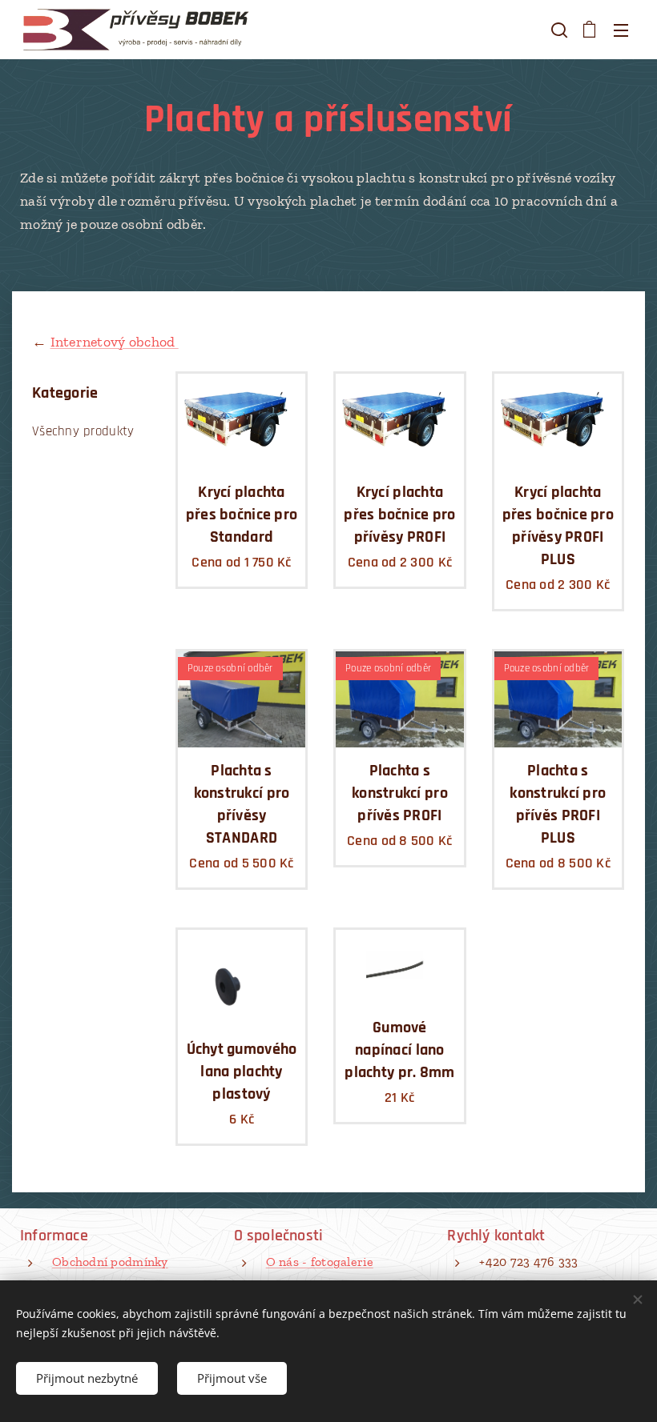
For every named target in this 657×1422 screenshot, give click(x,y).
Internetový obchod (114, 341)
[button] (558, 30)
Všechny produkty (83, 431)
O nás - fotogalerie (319, 1261)
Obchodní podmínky (110, 1261)
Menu (621, 30)
